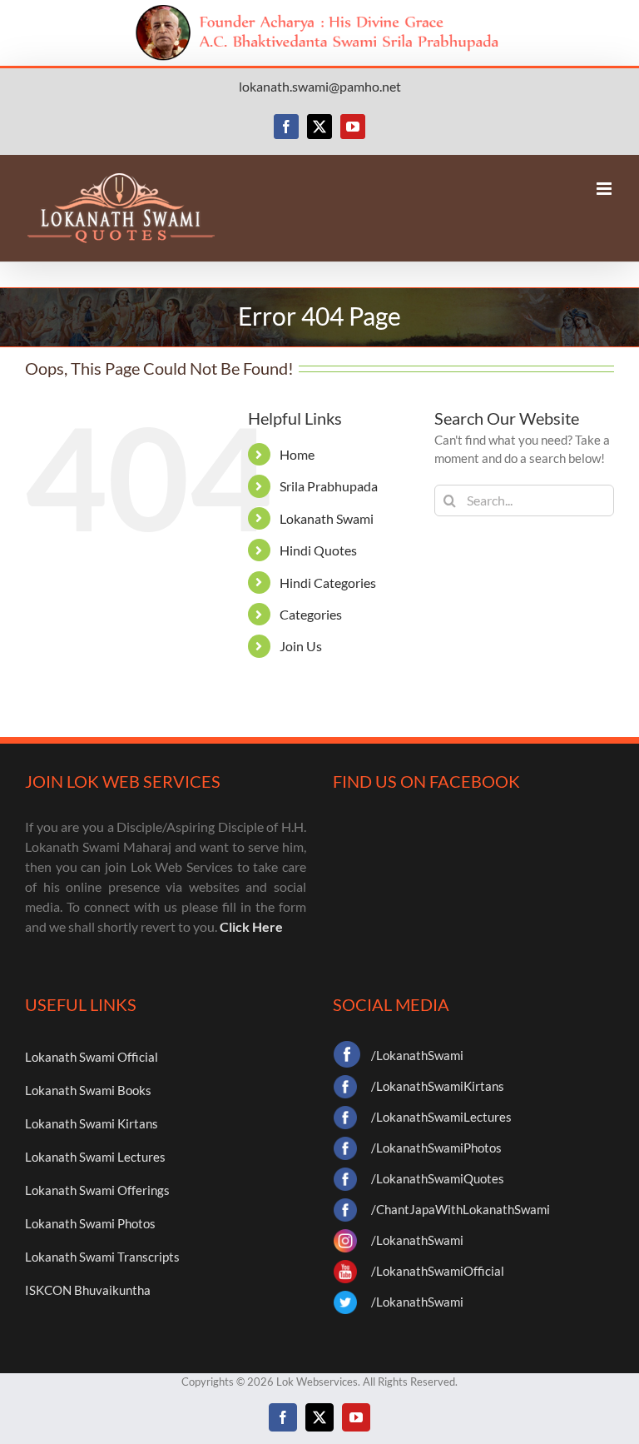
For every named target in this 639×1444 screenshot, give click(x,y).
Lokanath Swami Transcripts (102, 1256)
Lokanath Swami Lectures (95, 1156)
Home (297, 454)
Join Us (301, 646)
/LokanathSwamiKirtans (437, 1085)
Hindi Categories (328, 582)
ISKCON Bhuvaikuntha (88, 1289)
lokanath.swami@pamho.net (320, 86)
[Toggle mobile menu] (605, 188)
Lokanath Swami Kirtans (91, 1123)
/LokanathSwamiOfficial (437, 1270)
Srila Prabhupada (329, 486)
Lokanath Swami (327, 518)
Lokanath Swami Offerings (97, 1190)
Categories (311, 614)
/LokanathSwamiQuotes (437, 1178)
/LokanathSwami (417, 1055)
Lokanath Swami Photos (90, 1223)
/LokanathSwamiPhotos (436, 1147)
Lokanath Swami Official (91, 1056)
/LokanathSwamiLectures (441, 1116)
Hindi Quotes (318, 550)
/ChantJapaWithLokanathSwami (460, 1209)
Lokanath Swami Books (88, 1090)
